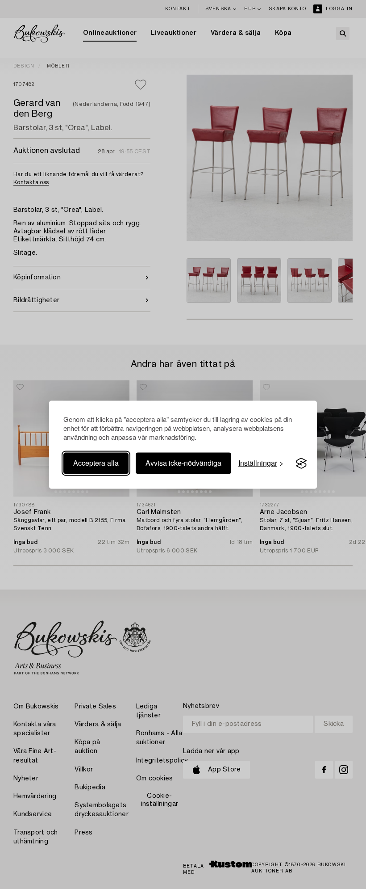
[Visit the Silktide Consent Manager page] (301, 463)
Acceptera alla (96, 463)
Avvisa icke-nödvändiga (183, 463)
